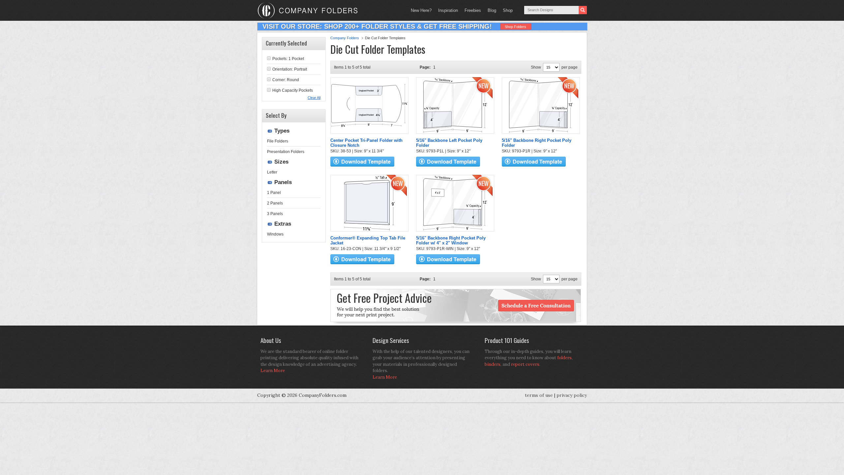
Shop (506, 10)
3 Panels (275, 213)
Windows (275, 234)
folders (564, 358)
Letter (272, 172)
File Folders (277, 141)
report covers (525, 364)
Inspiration (448, 10)
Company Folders (344, 38)
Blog (492, 10)
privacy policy (572, 395)
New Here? (421, 10)
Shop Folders (515, 27)
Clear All (314, 98)
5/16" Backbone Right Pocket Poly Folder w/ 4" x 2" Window (451, 240)
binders (492, 364)
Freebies (471, 10)
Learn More (272, 370)
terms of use (539, 395)
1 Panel (274, 192)
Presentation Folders (285, 151)
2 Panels (275, 203)
